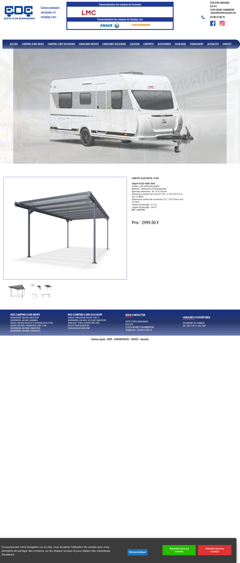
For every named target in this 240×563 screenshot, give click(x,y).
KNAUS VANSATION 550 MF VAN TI (83, 317)
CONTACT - (135, 339)
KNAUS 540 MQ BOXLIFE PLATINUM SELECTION (31, 323)
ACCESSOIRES (164, 44)
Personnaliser (137, 552)
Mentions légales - (99, 339)
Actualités (144, 339)
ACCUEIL (14, 44)
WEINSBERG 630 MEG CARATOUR (25, 328)
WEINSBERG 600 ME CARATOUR (24, 317)
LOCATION (135, 44)
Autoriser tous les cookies (179, 550)
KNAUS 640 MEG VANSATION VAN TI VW (28, 325)
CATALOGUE (180, 44)
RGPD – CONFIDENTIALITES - (119, 339)
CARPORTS (148, 44)
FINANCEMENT (196, 44)
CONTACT (227, 44)
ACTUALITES (213, 44)
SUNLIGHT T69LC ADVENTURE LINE (83, 323)
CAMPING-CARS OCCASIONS (61, 44)
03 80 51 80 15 (217, 17)
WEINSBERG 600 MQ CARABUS (24, 320)
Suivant (5, 288)
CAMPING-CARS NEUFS (33, 44)
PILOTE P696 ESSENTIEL (79, 325)
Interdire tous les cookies (214, 550)
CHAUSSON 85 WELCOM (79, 328)
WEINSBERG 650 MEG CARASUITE (25, 330)
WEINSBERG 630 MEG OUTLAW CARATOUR (87, 320)
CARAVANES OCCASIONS (114, 44)
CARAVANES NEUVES (89, 44)
